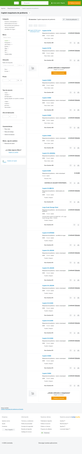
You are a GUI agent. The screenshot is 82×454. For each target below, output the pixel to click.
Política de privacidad (26, 423)
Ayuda (3, 423)
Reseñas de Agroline (26, 429)
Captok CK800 (46, 80)
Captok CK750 (46, 30)
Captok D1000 (46, 171)
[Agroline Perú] (6, 3)
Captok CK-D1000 (47, 303)
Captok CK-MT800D (48, 233)
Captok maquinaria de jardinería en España (12, 409)
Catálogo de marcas (26, 431)
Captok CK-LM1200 (48, 250)
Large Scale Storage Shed (50, 207)
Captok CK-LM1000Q (48, 153)
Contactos (4, 426)
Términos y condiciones (27, 421)
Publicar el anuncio (59, 73)
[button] (74, 42)
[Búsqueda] (23, 3)
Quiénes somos (6, 421)
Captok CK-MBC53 (48, 188)
